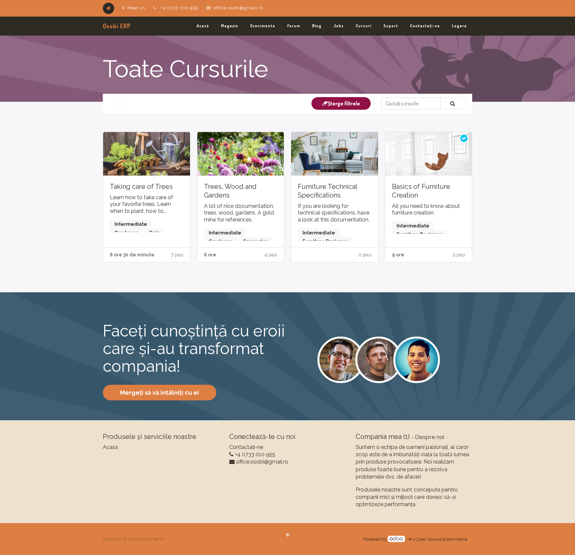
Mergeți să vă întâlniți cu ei (159, 392)
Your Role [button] (172, 103)
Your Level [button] (138, 103)
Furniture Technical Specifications (327, 191)
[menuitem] (202, 26)
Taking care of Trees (141, 187)
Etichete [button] (205, 103)
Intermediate (130, 224)
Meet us (136, 7)
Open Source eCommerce (441, 539)
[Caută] (453, 103)
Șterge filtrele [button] (344, 103)
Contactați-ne (246, 447)
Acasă (110, 447)
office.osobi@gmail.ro (238, 7)
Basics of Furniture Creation (421, 191)
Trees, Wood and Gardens (230, 191)
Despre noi (429, 437)
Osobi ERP (117, 26)
